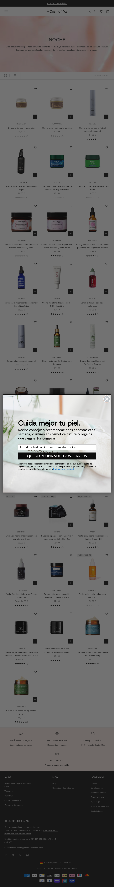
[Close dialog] (106, 399)
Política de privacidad (63, 469)
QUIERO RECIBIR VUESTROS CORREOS (57, 456)
